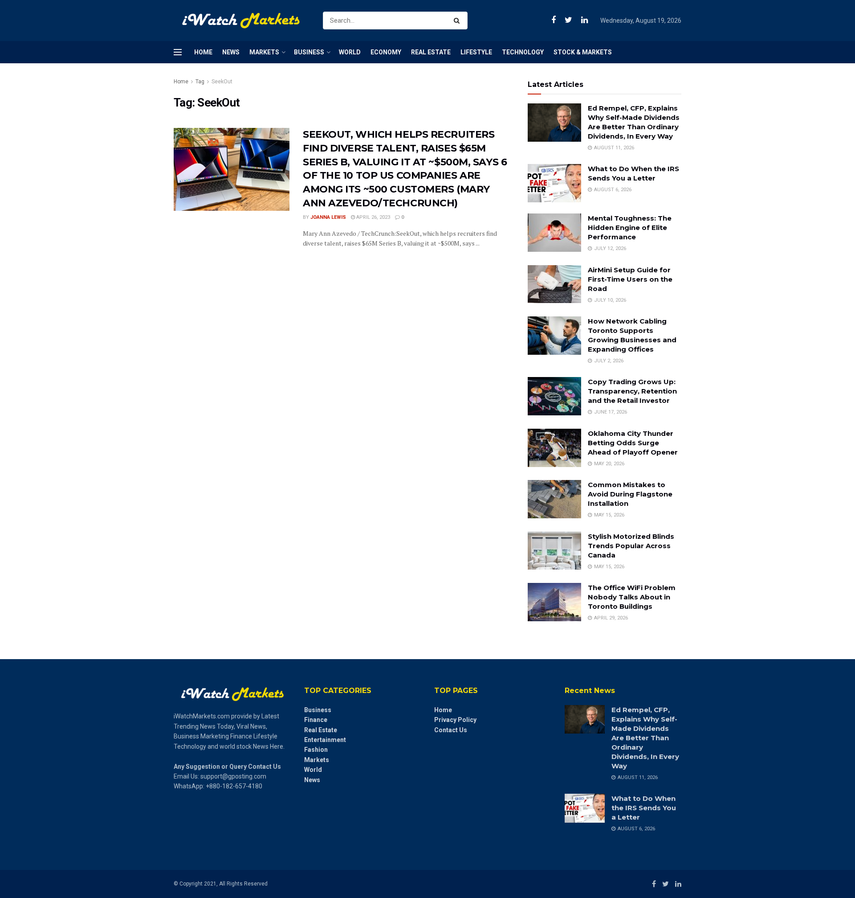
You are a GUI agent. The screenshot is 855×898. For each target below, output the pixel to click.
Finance (315, 719)
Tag (199, 81)
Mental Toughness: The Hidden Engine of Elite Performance (630, 227)
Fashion (316, 749)
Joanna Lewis (328, 217)
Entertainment (325, 739)
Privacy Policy (455, 719)
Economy (385, 52)
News (231, 52)
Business (309, 52)
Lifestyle (476, 52)
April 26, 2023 (372, 217)
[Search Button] (458, 20)
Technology (523, 52)
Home (203, 52)
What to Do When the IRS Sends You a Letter (643, 807)
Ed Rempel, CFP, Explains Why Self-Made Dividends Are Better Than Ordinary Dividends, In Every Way (645, 737)
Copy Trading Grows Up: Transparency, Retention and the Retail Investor (632, 391)
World (350, 52)
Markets (264, 52)
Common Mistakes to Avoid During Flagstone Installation (630, 494)
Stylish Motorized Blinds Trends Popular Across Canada (631, 545)
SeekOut (222, 81)
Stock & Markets (583, 52)
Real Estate (431, 52)
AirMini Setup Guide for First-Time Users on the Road (630, 279)
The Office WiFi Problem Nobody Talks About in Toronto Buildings (632, 597)
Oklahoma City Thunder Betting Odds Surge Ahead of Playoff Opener (633, 442)
